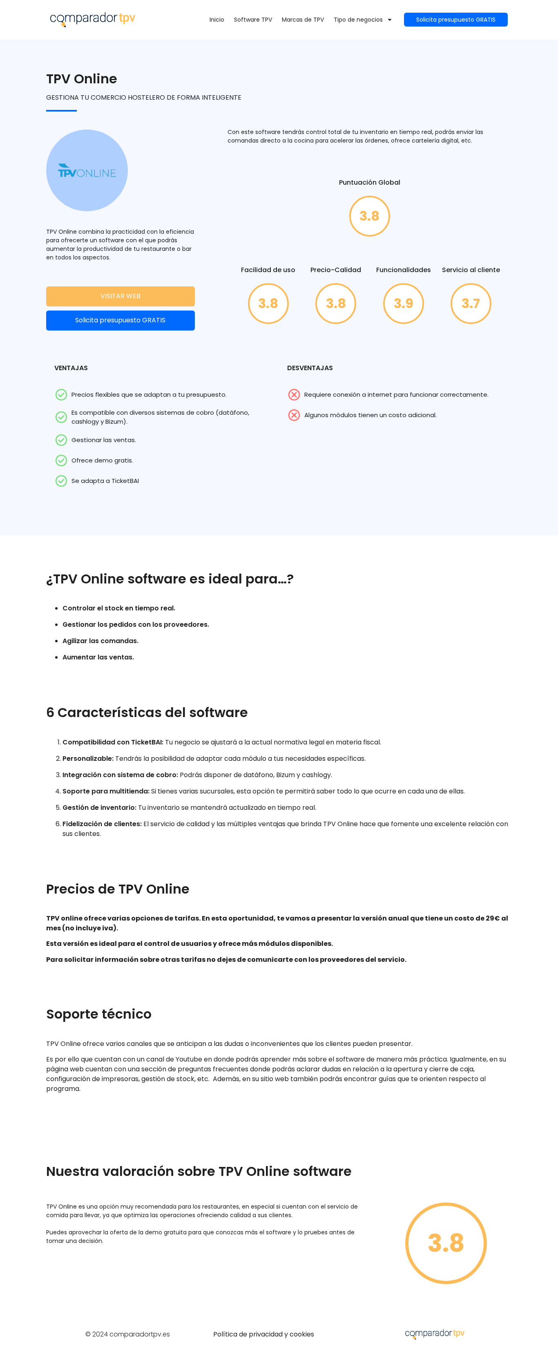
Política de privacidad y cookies (263, 1334)
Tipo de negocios (358, 20)
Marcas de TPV (303, 20)
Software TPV (253, 20)
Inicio (217, 20)
